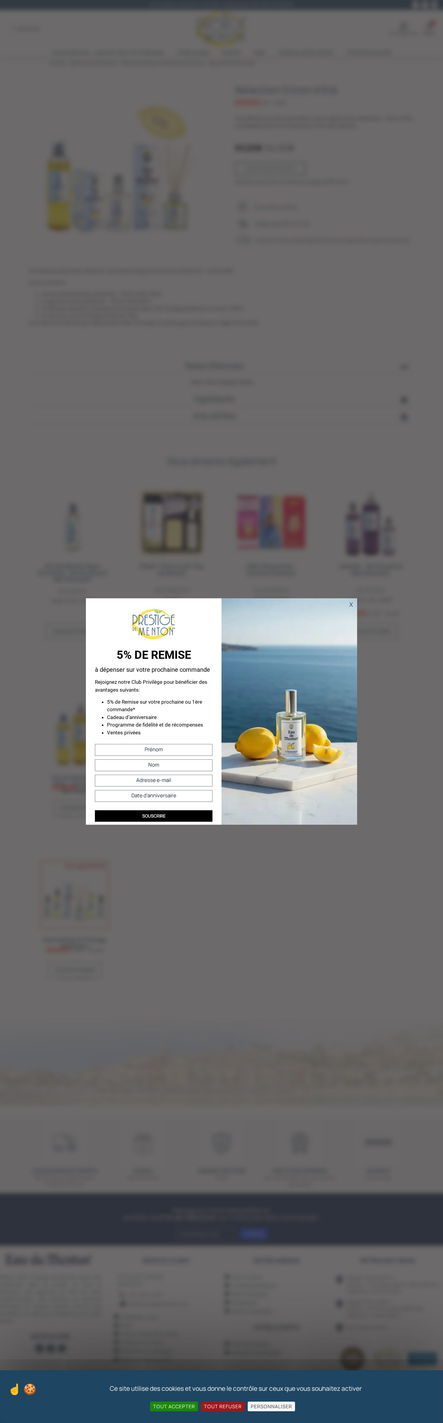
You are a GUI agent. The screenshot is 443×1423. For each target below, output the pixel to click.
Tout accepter (174, 1406)
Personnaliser (271, 1406)
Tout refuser (223, 1406)
